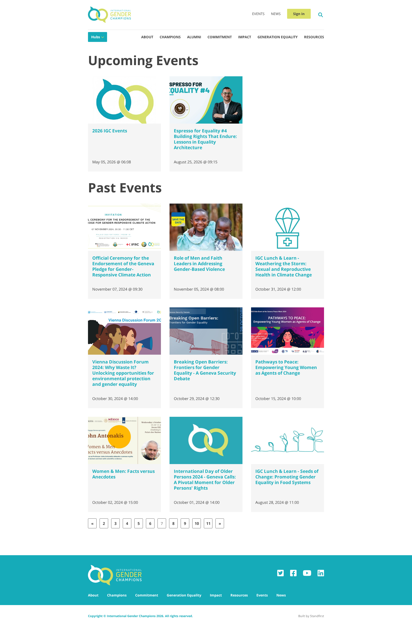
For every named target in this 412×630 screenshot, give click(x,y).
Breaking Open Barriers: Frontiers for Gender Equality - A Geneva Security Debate (205, 370)
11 (208, 523)
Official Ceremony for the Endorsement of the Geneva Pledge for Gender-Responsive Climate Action (123, 266)
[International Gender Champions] (109, 14)
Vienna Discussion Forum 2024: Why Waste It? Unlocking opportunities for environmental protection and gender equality (123, 373)
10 (197, 523)
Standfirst (317, 616)
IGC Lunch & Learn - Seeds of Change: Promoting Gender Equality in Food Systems (286, 476)
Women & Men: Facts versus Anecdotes (123, 474)
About (147, 37)
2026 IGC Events (109, 131)
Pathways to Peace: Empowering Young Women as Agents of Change (286, 367)
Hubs (95, 37)
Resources (314, 37)
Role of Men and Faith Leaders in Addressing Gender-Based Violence (199, 263)
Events (258, 13)
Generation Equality (278, 37)
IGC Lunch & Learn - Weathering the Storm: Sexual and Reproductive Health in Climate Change (283, 266)
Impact (244, 37)
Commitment (220, 37)
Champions (170, 37)
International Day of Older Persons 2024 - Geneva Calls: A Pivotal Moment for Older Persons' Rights (205, 479)
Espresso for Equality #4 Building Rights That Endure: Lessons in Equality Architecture (205, 139)
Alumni (194, 37)
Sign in (299, 13)
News (276, 13)
